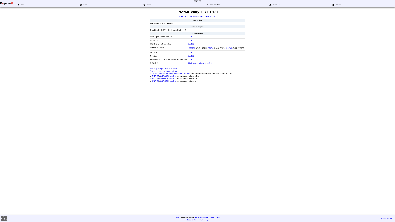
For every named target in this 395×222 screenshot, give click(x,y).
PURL (181, 16)
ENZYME (197, 1)
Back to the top (386, 219)
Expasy (177, 217)
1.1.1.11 (191, 37)
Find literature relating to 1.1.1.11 (200, 63)
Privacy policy (203, 220)
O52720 (192, 48)
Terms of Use (192, 220)
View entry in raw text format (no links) (163, 71)
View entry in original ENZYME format (163, 69)
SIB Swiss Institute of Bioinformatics (207, 217)
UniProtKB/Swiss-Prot (168, 76)
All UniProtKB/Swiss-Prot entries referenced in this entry (170, 74)
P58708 (211, 48)
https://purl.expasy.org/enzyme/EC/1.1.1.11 (200, 16)
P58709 (229, 48)
